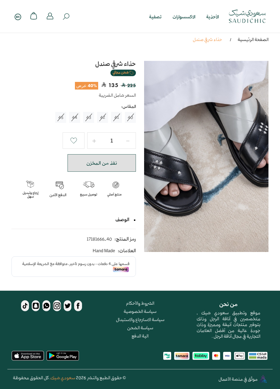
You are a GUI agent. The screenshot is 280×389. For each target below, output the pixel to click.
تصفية (155, 16)
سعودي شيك (63, 377)
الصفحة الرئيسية (253, 39)
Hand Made (104, 251)
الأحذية (212, 16)
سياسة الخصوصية (140, 311)
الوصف (122, 219)
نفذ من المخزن (101, 163)
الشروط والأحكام (140, 303)
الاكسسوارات (184, 16)
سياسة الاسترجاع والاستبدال (140, 319)
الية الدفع (140, 336)
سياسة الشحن (140, 327)
